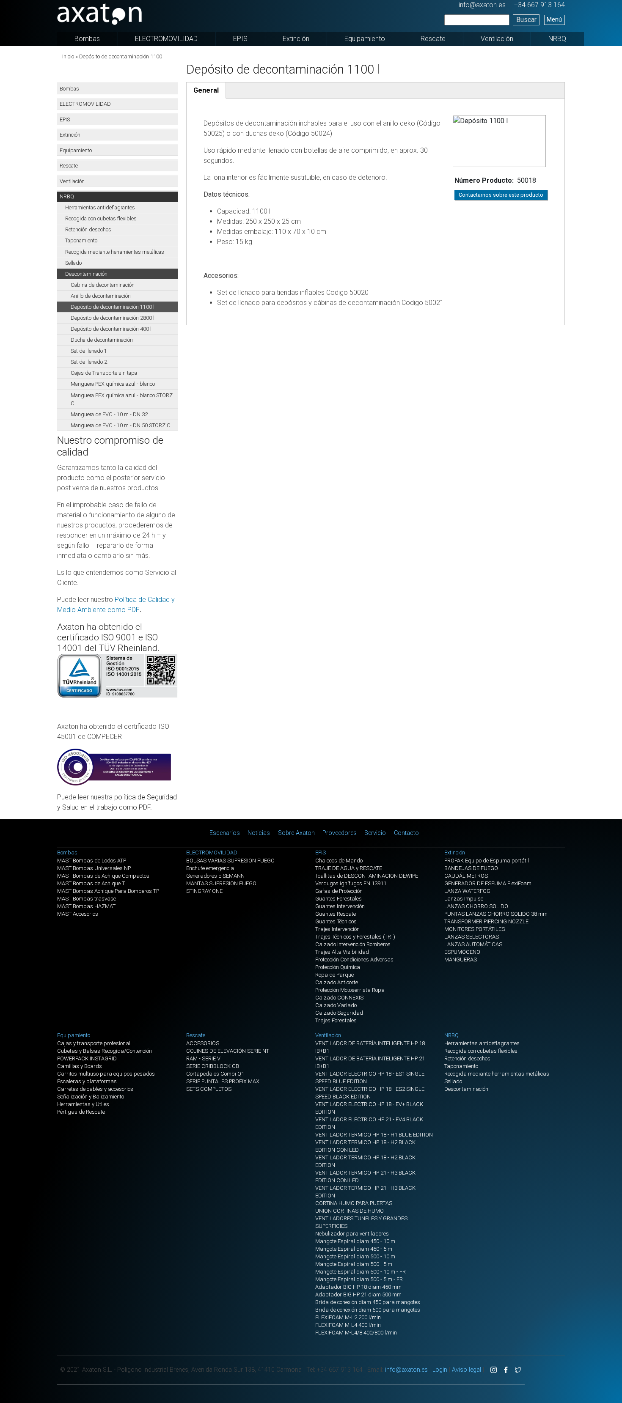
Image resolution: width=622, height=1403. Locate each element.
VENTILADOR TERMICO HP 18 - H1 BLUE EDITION (374, 1134)
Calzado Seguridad (339, 1013)
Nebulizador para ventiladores (352, 1233)
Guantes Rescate (335, 914)
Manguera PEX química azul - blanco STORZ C (122, 399)
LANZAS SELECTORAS (471, 937)
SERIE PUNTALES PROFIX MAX (222, 1081)
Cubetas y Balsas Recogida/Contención (104, 1051)
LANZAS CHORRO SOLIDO (476, 906)
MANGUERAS (460, 959)
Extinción (296, 39)
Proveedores (339, 833)
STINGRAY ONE (204, 891)
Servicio (375, 833)
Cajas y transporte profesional (93, 1043)
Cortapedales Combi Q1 (215, 1074)
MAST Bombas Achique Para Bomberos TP (108, 891)
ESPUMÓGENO (462, 952)
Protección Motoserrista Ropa (350, 990)
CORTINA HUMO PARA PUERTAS (353, 1203)
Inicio (68, 56)
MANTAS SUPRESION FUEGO (221, 883)
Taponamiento (81, 240)
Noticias (259, 833)
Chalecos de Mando (339, 860)
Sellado (73, 263)
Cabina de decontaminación (103, 285)
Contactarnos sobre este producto (501, 195)
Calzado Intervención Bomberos (353, 944)
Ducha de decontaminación (102, 340)
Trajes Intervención (337, 929)
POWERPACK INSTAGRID (87, 1058)
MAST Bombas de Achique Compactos (103, 876)
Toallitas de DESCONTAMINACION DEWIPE (366, 876)
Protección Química (337, 967)
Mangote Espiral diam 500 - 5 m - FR (359, 1279)
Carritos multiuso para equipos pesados (106, 1074)
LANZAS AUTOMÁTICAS (473, 944)
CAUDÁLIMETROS (466, 876)
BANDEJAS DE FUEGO (471, 868)
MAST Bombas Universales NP (94, 868)
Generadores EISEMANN (215, 876)
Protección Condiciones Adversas (354, 959)
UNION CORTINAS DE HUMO (349, 1211)
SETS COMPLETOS (208, 1089)
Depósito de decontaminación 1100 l (112, 307)
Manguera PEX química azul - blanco (113, 384)
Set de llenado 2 (89, 362)
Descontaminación (86, 274)
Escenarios (224, 833)
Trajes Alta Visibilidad (342, 952)
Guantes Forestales (338, 898)
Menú (554, 19)
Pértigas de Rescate (81, 1112)
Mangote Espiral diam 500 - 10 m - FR (360, 1271)
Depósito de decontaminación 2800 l (112, 318)
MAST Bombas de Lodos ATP (91, 860)
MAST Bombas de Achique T (91, 883)
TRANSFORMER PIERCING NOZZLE (486, 921)
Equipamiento (364, 39)
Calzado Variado (336, 1005)
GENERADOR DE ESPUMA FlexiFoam (487, 883)
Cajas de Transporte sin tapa (104, 373)
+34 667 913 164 (539, 5)
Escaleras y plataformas (87, 1081)
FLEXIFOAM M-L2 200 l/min (348, 1317)
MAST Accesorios (77, 914)
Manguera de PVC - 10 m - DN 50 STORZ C (121, 425)
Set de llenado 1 (89, 351)
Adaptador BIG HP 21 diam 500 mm (358, 1294)
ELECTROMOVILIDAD (166, 39)
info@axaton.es (482, 5)
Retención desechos (88, 229)
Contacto (406, 833)
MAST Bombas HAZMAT (86, 906)
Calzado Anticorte (336, 982)
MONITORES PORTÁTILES (474, 929)
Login (439, 1369)
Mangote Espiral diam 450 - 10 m (355, 1241)
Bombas (87, 39)
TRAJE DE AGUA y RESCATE (348, 868)
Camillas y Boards (79, 1066)
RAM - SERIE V (203, 1058)
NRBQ (557, 39)
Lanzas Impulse (463, 898)
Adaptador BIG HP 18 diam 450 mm (358, 1287)
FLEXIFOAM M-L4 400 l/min (348, 1325)
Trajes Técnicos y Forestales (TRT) (355, 937)
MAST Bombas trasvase (86, 898)
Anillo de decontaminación (101, 296)
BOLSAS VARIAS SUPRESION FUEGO (230, 860)
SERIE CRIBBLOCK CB (212, 1066)
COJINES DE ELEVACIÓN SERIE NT (227, 1051)
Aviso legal (466, 1369)
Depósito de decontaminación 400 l (111, 329)
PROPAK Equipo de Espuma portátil (486, 860)
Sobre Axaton (296, 833)
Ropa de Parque (334, 975)
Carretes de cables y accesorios (95, 1089)
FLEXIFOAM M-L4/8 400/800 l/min (356, 1332)
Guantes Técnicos (336, 921)
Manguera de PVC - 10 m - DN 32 (109, 414)
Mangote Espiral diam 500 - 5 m (353, 1264)
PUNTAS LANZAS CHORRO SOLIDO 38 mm (496, 914)
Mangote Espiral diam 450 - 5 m (353, 1249)
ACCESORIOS (202, 1043)
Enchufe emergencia (210, 868)
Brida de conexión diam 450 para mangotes (367, 1302)
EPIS (240, 39)
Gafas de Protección (339, 891)
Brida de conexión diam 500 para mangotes (367, 1310)
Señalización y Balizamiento (90, 1096)
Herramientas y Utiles (83, 1104)
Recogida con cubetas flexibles (101, 218)
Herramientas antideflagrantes (100, 207)
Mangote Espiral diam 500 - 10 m (355, 1256)
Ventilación (497, 39)
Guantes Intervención (340, 906)
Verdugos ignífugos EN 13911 (350, 883)
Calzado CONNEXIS (339, 997)
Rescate (433, 39)
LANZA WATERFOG (467, 891)
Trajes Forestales (336, 1020)
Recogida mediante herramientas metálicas (114, 252)
